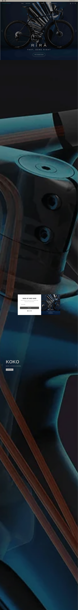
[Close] (59, 296)
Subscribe (29, 307)
